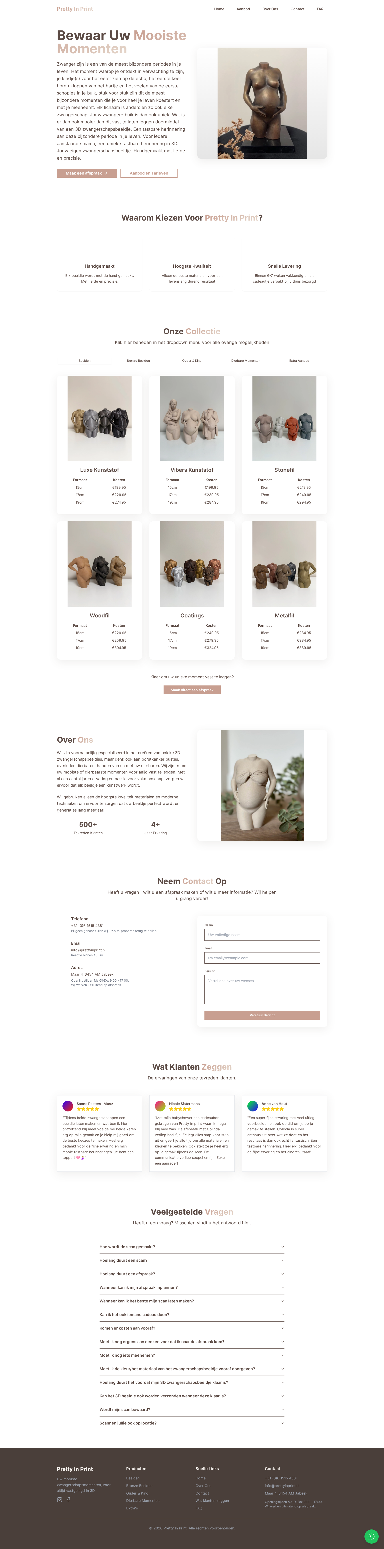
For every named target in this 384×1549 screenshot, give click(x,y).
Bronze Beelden (139, 1485)
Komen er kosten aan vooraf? (127, 1328)
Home (219, 9)
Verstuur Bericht (262, 1015)
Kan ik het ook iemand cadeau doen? (134, 1314)
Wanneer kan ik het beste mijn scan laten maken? (147, 1301)
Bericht (209, 971)
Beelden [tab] (84, 360)
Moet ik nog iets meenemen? (127, 1355)
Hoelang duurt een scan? (124, 1260)
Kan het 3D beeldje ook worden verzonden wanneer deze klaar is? (163, 1396)
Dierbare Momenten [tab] (245, 360)
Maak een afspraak (84, 173)
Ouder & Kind (137, 1493)
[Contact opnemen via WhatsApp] (371, 1536)
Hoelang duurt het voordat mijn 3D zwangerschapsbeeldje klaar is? (164, 1382)
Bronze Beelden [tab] (138, 360)
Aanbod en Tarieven (149, 173)
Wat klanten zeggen (212, 1500)
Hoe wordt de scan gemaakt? (127, 1246)
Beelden (133, 1478)
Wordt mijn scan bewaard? (125, 1409)
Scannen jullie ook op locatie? (128, 1423)
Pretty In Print (75, 9)
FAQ (320, 9)
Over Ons (270, 9)
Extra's (132, 1508)
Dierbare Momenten (143, 1500)
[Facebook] (68, 1499)
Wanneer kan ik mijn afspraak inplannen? (139, 1287)
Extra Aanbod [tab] (299, 360)
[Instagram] (59, 1499)
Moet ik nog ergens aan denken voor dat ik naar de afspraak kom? (162, 1341)
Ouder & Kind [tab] (192, 360)
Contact (297, 9)
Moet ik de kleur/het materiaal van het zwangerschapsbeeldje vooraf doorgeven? (177, 1368)
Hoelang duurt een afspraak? (127, 1274)
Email (208, 948)
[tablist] (192, 360)
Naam (208, 925)
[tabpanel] (192, 518)
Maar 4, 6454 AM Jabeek (92, 974)
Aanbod (243, 9)
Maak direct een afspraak (192, 690)
